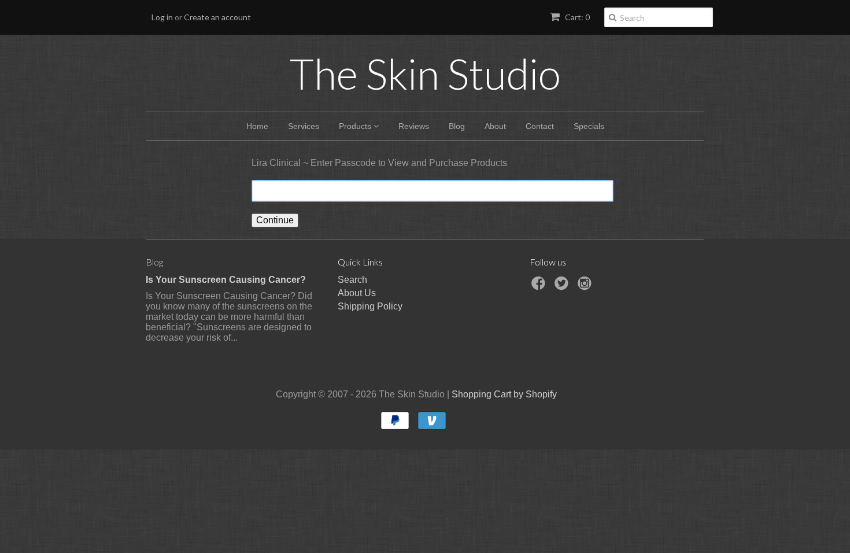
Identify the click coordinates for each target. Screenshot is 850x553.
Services (303, 126)
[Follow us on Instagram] (586, 286)
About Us (357, 293)
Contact (540, 126)
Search (352, 280)
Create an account (217, 17)
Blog (457, 126)
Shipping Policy (370, 306)
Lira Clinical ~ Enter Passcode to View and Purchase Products (379, 163)
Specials (589, 126)
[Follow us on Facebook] (540, 286)
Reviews (413, 126)
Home (257, 126)
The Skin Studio (425, 73)
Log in (162, 17)
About (495, 126)
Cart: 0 (576, 17)
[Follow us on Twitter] (563, 286)
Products (356, 126)
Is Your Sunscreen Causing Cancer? (226, 280)
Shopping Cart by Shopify (504, 394)
